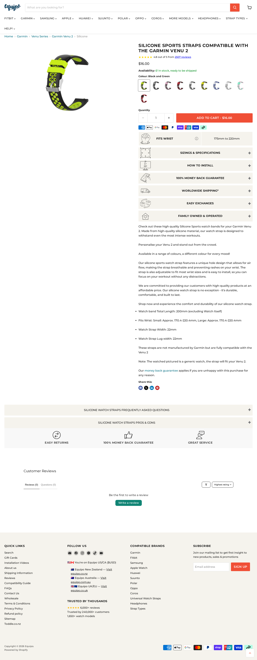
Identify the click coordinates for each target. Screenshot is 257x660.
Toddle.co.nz (12, 623)
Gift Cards (10, 557)
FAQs (8, 588)
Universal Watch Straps (145, 598)
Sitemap (9, 618)
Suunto (104, 18)
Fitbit (9, 18)
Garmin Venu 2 (62, 36)
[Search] (235, 8)
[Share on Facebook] (140, 388)
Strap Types (236, 18)
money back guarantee (161, 370)
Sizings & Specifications (200, 152)
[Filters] (206, 485)
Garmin (27, 18)
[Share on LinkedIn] (152, 388)
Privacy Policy (13, 608)
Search (8, 552)
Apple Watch (138, 568)
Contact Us (11, 593)
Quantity (144, 110)
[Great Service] (200, 438)
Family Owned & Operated (200, 216)
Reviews (9, 578)
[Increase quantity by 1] (169, 118)
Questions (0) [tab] (48, 484)
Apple (67, 18)
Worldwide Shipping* (200, 190)
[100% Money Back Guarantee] (129, 438)
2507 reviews (183, 57)
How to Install (200, 165)
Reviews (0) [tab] (31, 484)
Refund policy (13, 613)
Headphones (208, 18)
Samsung (47, 18)
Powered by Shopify (16, 649)
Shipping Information (18, 573)
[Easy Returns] (57, 438)
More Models (180, 18)
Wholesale (11, 598)
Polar (123, 18)
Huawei (85, 18)
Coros (156, 18)
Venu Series (39, 36)
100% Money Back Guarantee (200, 178)
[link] (195, 57)
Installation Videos (16, 562)
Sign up (240, 566)
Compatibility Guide (17, 583)
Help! (9, 28)
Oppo (140, 18)
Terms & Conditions (17, 603)
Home (8, 36)
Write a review (128, 502)
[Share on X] (146, 388)
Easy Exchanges (200, 203)
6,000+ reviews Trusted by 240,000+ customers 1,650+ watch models (88, 612)
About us (10, 568)
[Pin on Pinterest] (157, 388)
